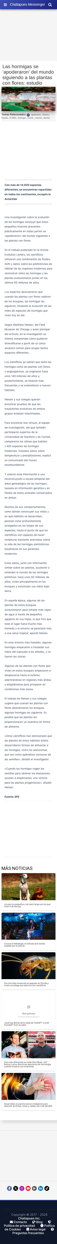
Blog (39, 1222)
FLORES (13, 118)
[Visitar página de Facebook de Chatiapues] (9, 1188)
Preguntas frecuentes (28, 1233)
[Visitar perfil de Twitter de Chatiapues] (15, 1188)
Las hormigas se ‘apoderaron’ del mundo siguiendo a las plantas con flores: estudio (28, 75)
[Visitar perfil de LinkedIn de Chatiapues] (40, 1188)
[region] (28, 36)
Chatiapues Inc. (29, 1218)
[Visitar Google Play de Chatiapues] (34, 1188)
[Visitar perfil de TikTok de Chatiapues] (46, 1188)
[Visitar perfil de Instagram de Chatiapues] (21, 1188)
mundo (30, 118)
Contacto (20, 1222)
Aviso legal (37, 1229)
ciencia (45, 115)
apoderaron (36, 115)
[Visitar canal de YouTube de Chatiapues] (28, 1188)
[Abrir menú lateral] (5, 5)
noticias (38, 118)
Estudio (5, 118)
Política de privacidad (19, 1226)
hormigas (22, 118)
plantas (47, 118)
